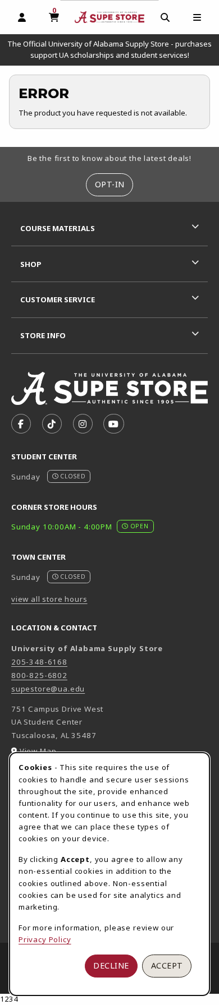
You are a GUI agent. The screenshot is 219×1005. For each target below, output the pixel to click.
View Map (38, 751)
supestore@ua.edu (48, 689)
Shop (31, 264)
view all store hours (49, 599)
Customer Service (57, 299)
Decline (111, 965)
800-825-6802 (39, 675)
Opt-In (110, 184)
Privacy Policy (45, 939)
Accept (167, 965)
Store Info (43, 335)
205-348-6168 (39, 662)
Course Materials (57, 228)
